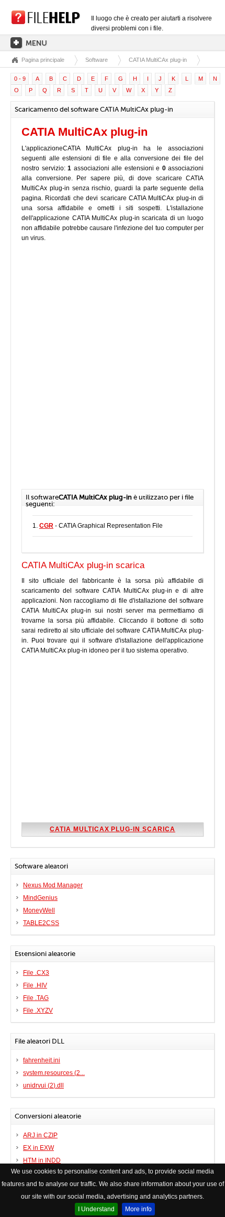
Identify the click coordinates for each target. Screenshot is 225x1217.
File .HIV (35, 985)
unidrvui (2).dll (43, 1085)
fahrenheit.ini (41, 1060)
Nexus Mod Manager (53, 885)
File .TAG (36, 998)
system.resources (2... (54, 1073)
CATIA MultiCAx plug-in (158, 60)
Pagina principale (42, 60)
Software (96, 60)
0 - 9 (20, 78)
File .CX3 (36, 972)
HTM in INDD (42, 1160)
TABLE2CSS (41, 923)
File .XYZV (38, 1010)
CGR (46, 525)
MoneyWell (39, 910)
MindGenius (40, 897)
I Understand (96, 1209)
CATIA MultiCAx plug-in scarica (112, 829)
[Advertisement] (112, 371)
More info (138, 1209)
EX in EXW (38, 1147)
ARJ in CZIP (40, 1135)
